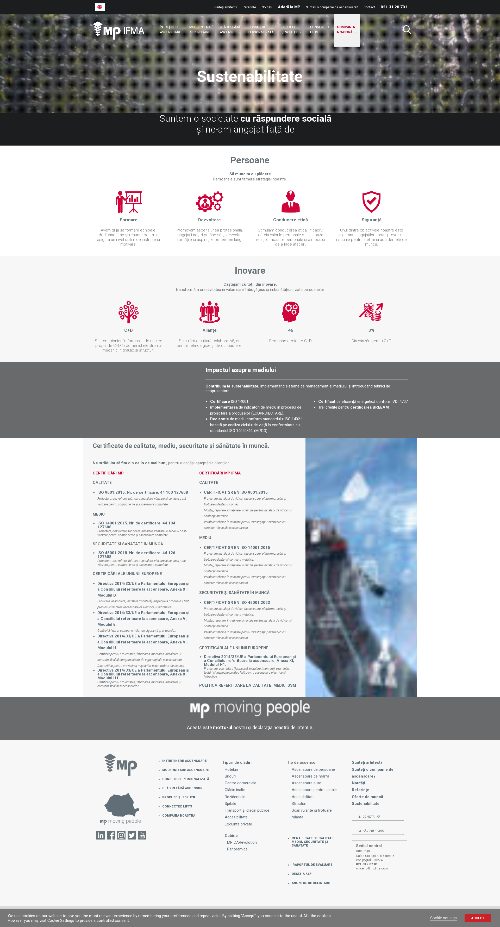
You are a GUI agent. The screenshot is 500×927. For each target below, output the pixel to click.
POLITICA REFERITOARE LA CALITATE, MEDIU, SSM (247, 685)
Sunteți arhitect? (225, 7)
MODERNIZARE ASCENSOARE (185, 770)
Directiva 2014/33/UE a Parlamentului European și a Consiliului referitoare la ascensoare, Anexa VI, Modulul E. (143, 618)
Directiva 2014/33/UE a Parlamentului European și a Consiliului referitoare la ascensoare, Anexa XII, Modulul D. (143, 589)
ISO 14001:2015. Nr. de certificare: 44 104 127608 (136, 525)
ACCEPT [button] (477, 918)
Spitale (230, 803)
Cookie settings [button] (443, 918)
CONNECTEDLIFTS (319, 29)
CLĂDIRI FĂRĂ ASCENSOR (182, 788)
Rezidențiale (235, 796)
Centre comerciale (240, 783)
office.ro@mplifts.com (372, 868)
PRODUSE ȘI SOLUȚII (178, 797)
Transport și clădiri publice (247, 810)
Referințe (249, 7)
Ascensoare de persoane (313, 769)
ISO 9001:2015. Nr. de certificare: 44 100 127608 (142, 492)
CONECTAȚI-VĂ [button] (371, 816)
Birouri (230, 776)
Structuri (299, 803)
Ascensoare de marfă (310, 776)
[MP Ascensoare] (118, 30)
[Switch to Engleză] (100, 7)
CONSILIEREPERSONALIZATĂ (260, 29)
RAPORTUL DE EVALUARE (312, 865)
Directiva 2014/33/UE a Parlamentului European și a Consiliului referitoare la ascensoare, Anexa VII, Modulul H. (143, 642)
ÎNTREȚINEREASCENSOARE (170, 29)
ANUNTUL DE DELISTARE (311, 883)
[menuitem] (226, 7)
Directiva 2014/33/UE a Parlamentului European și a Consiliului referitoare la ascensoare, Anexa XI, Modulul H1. (143, 674)
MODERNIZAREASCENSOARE (200, 29)
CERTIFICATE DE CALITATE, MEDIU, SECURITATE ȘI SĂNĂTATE (313, 841)
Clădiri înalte (235, 789)
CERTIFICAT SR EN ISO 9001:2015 (236, 492)
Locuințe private (238, 824)
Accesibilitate (236, 817)
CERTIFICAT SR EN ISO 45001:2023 (237, 602)
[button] (405, 30)
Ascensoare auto (306, 783)
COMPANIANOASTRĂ (346, 29)
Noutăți (267, 7)
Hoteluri (231, 769)
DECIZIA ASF (301, 874)
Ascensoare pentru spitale (314, 789)
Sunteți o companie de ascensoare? (332, 7)
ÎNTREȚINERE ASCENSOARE (184, 761)
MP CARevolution (242, 842)
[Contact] (120, 811)
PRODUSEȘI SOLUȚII (289, 29)
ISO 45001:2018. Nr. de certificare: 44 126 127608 (136, 554)
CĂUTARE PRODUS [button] (373, 830)
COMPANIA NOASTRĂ (178, 815)
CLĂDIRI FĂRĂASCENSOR (230, 29)
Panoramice (237, 849)
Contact (369, 7)
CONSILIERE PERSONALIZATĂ (185, 779)
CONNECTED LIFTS (177, 806)
